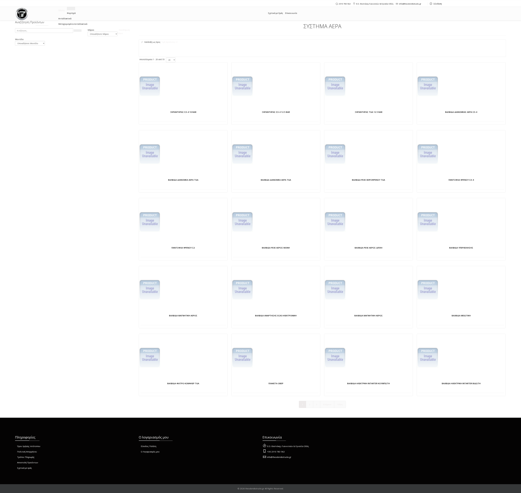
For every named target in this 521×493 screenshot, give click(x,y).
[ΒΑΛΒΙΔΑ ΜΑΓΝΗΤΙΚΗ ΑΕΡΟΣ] (149, 290)
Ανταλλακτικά (64, 18)
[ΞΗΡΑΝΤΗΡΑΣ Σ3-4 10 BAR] (149, 86)
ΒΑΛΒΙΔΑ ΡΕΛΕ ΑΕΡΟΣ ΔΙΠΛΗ (368, 247)
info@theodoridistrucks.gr (410, 4)
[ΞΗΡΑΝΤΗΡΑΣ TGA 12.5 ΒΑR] (335, 86)
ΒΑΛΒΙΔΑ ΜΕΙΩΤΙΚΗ (461, 315)
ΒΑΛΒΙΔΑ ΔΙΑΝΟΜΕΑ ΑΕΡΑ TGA (183, 179)
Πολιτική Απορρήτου (27, 451)
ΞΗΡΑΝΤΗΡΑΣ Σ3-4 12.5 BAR (276, 112)
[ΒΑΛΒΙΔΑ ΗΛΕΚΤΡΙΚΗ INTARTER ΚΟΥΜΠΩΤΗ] (335, 358)
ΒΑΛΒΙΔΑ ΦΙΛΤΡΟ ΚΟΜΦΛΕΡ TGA (183, 383)
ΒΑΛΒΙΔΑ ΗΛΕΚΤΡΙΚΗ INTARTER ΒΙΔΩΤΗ (461, 383)
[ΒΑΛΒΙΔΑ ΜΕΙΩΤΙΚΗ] (427, 290)
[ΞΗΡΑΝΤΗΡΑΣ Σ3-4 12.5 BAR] (242, 86)
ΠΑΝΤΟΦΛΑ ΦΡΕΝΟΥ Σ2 (183, 247)
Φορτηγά (71, 13)
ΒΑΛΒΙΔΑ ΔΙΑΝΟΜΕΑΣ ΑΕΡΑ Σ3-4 (461, 112)
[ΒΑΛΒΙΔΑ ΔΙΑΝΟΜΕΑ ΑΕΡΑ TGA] (149, 154)
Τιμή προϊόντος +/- (169, 42)
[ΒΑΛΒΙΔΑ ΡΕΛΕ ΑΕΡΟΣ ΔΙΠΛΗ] (335, 222)
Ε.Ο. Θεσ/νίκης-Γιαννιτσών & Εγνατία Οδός (374, 4)
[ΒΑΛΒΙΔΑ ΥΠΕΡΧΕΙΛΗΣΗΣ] (427, 222)
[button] (435, 3)
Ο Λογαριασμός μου (150, 451)
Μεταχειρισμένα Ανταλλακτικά (72, 24)
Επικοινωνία (291, 13)
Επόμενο (327, 404)
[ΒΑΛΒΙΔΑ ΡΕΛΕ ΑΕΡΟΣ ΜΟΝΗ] (242, 222)
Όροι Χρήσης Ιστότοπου (28, 446)
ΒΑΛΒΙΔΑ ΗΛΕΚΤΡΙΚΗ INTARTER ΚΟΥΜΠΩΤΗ (368, 383)
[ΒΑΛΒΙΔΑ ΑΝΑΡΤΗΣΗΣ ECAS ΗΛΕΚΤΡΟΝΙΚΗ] (242, 290)
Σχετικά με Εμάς (275, 13)
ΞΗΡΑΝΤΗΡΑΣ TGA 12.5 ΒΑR (368, 112)
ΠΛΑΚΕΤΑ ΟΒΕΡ (276, 383)
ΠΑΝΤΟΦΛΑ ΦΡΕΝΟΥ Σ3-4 (461, 179)
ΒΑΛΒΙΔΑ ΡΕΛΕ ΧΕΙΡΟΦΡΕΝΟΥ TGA (368, 179)
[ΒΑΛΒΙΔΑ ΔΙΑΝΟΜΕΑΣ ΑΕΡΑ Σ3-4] (427, 86)
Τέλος (340, 404)
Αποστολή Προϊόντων (27, 462)
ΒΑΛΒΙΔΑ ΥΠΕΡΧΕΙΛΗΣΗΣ (461, 247)
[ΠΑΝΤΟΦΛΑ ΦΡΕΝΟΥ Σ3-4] (427, 154)
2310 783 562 (345, 4)
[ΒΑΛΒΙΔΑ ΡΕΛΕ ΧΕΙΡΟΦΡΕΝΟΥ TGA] (335, 154)
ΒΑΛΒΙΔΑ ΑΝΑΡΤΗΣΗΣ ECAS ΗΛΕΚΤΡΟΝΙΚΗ (276, 315)
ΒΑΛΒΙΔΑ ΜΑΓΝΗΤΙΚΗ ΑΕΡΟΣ (183, 315)
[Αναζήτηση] (78, 30)
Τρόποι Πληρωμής (25, 457)
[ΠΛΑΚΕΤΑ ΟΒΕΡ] (242, 358)
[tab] (102, 30)
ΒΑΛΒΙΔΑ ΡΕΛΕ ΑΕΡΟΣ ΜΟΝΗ (276, 247)
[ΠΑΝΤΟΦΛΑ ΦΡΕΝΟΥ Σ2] (149, 222)
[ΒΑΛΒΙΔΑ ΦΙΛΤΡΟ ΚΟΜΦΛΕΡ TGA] (149, 358)
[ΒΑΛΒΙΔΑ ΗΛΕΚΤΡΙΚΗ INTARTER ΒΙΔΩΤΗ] (427, 358)
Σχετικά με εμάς (24, 468)
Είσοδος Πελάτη (148, 446)
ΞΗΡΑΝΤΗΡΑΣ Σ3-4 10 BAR (183, 112)
